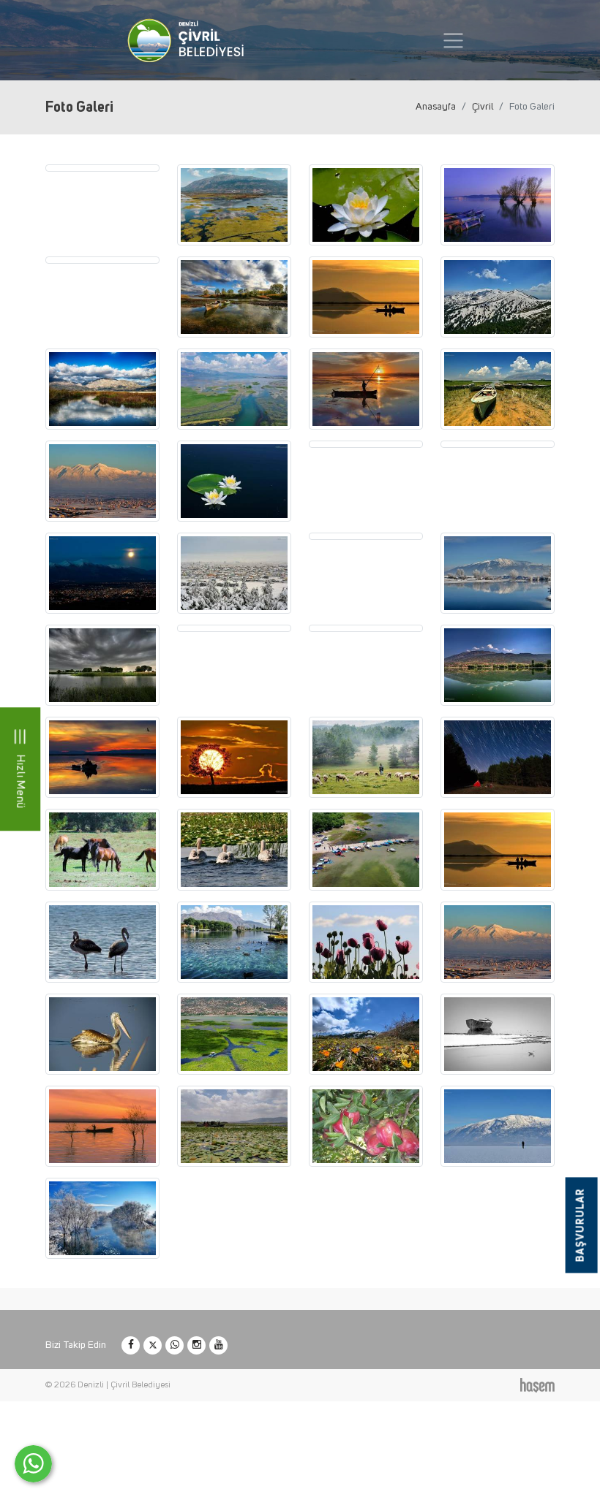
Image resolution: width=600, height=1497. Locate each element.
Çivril (482, 107)
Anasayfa (436, 107)
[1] (453, 40)
